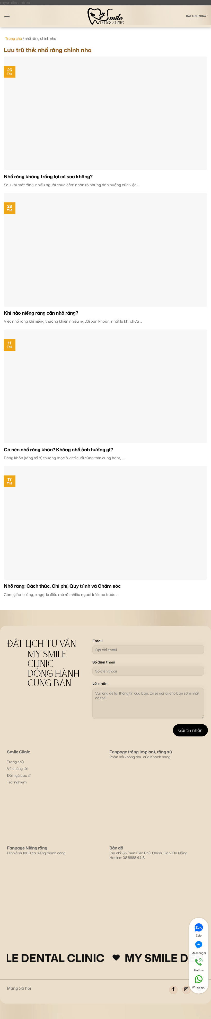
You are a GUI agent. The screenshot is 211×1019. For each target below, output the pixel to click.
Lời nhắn (100, 683)
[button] (7, 16)
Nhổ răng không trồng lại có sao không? (48, 177)
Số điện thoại (103, 662)
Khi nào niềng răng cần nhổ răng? (41, 313)
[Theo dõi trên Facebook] (173, 990)
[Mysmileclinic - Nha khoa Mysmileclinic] (106, 16)
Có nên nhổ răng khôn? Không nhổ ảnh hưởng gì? (58, 450)
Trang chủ (13, 38)
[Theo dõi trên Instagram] (186, 990)
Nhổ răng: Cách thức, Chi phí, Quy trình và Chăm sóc (62, 586)
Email (97, 641)
